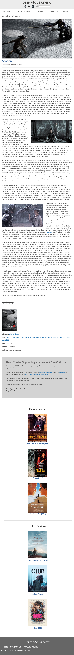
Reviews (7, 11)
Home (5, 647)
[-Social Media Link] (25, 6)
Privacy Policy (30, 647)
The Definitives (23, 11)
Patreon (54, 11)
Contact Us (15, 647)
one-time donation (45, 372)
